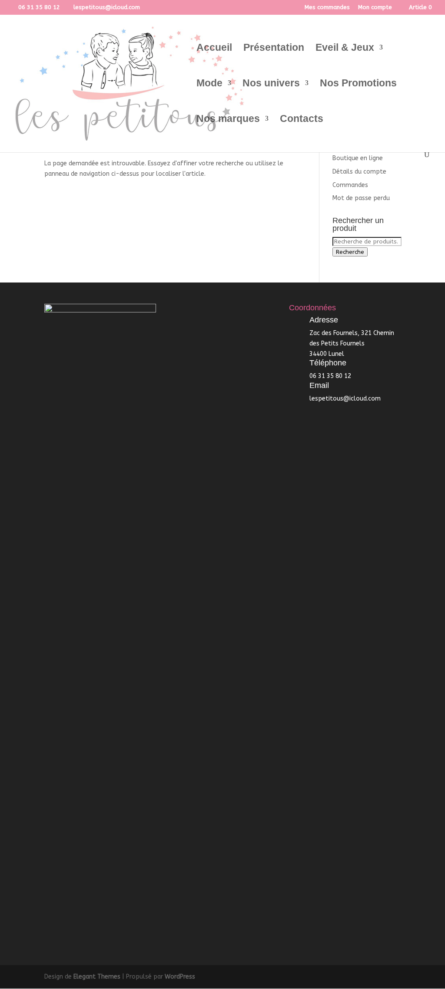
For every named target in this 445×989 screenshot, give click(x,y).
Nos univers (271, 84)
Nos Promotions (358, 84)
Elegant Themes (96, 976)
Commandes (350, 185)
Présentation (273, 48)
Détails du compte (359, 171)
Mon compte (375, 7)
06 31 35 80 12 (39, 7)
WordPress (180, 976)
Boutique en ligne (357, 158)
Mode (209, 84)
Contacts (301, 119)
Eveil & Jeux (344, 48)
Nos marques (228, 119)
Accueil (214, 48)
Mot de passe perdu (361, 198)
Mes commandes (327, 7)
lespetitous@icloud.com (345, 398)
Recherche (350, 252)
